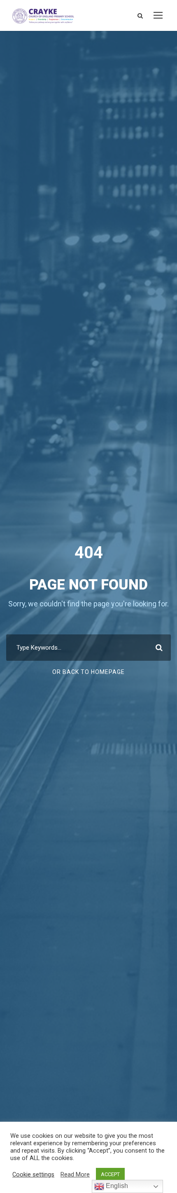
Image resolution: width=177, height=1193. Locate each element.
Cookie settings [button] (33, 1174)
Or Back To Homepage (88, 672)
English (116, 1185)
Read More (75, 1174)
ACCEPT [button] (110, 1174)
